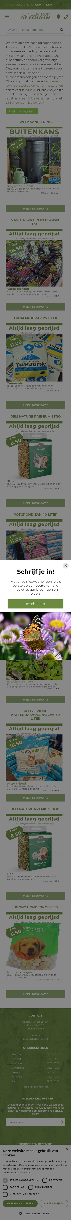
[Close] (66, 566)
